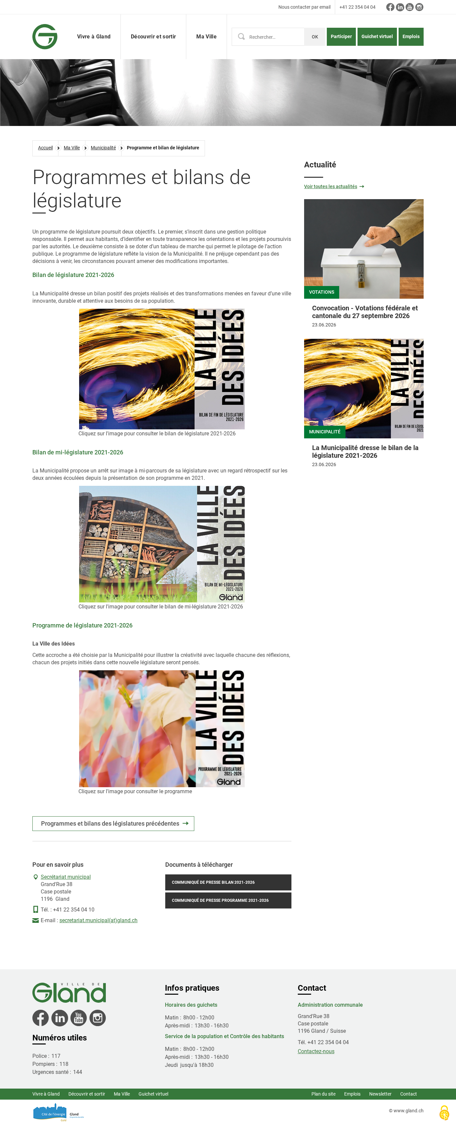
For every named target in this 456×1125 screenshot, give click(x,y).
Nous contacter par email (304, 7)
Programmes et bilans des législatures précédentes (110, 823)
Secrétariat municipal (66, 877)
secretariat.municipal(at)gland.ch (98, 920)
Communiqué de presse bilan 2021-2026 (213, 882)
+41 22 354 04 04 (357, 7)
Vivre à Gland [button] (93, 36)
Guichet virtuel (377, 36)
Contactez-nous (316, 1051)
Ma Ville (122, 1094)
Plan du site (323, 1094)
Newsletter (380, 1094)
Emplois (411, 36)
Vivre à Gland (46, 1094)
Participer (341, 36)
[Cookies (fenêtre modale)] (444, 1113)
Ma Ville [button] (206, 36)
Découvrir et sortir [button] (153, 36)
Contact (408, 1094)
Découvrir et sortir (86, 1094)
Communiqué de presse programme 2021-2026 (220, 900)
